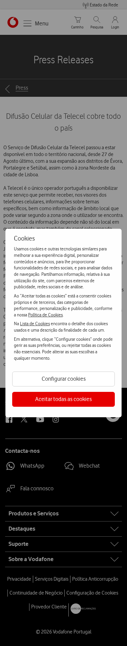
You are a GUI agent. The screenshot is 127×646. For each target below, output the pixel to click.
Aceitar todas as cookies (63, 399)
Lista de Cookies (35, 323)
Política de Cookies (45, 314)
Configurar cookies (64, 378)
